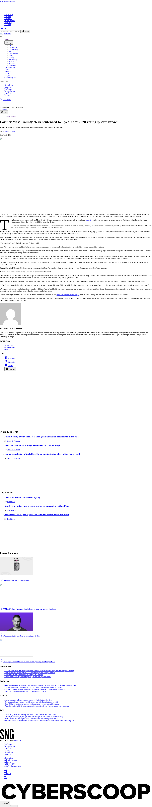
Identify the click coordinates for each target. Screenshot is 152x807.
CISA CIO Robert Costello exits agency (22, 497)
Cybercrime (13, 47)
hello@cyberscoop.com (12, 766)
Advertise (3, 28)
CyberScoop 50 (9, 77)
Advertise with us (10, 760)
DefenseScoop (9, 21)
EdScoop (7, 25)
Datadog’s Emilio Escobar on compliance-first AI (21, 636)
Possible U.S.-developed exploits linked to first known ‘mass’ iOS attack (36, 514)
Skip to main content (7, 1)
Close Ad (4, 803)
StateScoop (8, 23)
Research (12, 63)
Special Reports (9, 67)
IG (5, 776)
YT (5, 778)
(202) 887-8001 (9, 764)
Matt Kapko (11, 510)
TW (5, 772)
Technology (13, 59)
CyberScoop (8, 15)
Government (13, 53)
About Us (17, 740)
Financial (12, 51)
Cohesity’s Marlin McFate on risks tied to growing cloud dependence (29, 662)
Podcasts (7, 71)
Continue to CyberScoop (9, 806)
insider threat (8, 345)
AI (10, 45)
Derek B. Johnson (9, 131)
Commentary (13, 49)
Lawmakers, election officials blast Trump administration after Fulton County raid (42, 454)
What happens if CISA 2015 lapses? (16, 580)
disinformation (9, 347)
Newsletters (8, 758)
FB (5, 770)
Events (6, 69)
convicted (89, 220)
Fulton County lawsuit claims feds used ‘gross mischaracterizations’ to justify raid (41, 437)
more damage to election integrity (68, 295)
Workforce (12, 65)
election (7, 349)
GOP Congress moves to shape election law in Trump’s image (32, 445)
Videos (6, 73)
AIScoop (7, 17)
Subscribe (7, 100)
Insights (7, 75)
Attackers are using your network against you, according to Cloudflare (36, 506)
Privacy (11, 57)
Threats (11, 61)
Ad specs (7, 762)
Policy (11, 55)
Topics (6, 39)
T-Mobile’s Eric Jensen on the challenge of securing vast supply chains (29, 609)
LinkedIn (7, 774)
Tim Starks (11, 502)
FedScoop (8, 19)
